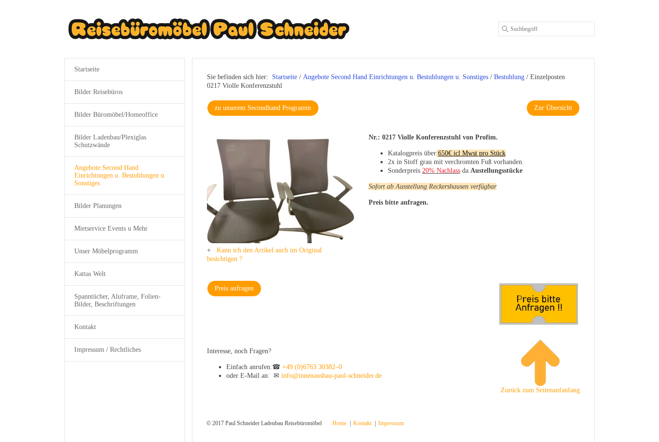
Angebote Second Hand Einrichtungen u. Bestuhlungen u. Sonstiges (120, 175)
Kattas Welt (90, 273)
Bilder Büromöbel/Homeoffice (116, 114)
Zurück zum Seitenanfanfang (540, 390)
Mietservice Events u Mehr (111, 228)
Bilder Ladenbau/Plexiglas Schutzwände (110, 141)
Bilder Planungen (98, 205)
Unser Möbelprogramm (106, 251)
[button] (263, 108)
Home (339, 423)
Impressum (391, 423)
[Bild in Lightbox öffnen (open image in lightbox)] (280, 188)
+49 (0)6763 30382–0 (312, 367)
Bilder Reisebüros (98, 92)
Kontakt (85, 327)
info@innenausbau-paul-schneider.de (331, 375)
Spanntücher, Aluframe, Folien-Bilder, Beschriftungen (117, 300)
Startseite (284, 77)
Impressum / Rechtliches (107, 349)
